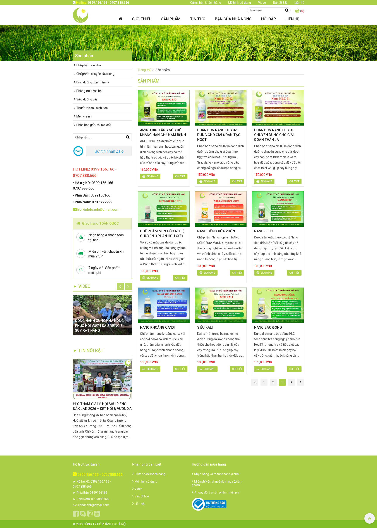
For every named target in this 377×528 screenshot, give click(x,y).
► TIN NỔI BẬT (88, 350)
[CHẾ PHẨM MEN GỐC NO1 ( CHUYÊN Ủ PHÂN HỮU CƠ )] (164, 209)
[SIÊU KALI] (221, 305)
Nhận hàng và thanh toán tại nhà (216, 474)
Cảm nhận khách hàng (205, 2)
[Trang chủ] (120, 19)
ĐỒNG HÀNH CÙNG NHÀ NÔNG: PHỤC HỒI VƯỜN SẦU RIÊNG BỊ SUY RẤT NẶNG (100, 326)
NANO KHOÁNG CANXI (157, 327)
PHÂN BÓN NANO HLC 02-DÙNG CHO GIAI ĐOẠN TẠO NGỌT (218, 135)
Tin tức (197, 19)
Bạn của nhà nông (233, 19)
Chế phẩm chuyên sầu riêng (95, 74)
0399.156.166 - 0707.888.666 (100, 475)
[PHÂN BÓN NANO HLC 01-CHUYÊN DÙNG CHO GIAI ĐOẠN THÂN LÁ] (278, 107)
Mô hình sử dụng (239, 2)
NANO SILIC (263, 231)
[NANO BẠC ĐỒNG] (278, 305)
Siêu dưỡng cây (87, 99)
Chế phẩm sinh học (89, 65)
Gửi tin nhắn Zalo (108, 151)
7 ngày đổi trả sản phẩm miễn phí (216, 492)
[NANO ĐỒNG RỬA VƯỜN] (221, 209)
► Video (82, 286)
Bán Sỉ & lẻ (280, 2)
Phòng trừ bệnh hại (89, 91)
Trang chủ (146, 70)
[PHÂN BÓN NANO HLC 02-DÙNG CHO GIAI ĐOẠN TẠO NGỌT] (221, 107)
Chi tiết (180, 176)
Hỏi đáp (268, 19)
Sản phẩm (170, 19)
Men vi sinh (84, 116)
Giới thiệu (141, 19)
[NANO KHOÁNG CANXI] (164, 305)
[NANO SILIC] (278, 209)
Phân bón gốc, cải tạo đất (93, 125)
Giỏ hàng (152, 176)
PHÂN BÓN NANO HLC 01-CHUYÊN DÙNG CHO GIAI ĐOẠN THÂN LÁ (274, 135)
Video (262, 2)
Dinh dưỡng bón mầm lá (92, 82)
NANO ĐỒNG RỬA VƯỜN (216, 231)
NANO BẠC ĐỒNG (268, 327)
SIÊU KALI (205, 327)
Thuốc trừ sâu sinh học (92, 108)
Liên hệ (299, 2)
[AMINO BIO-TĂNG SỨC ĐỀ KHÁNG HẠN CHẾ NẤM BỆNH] (164, 107)
